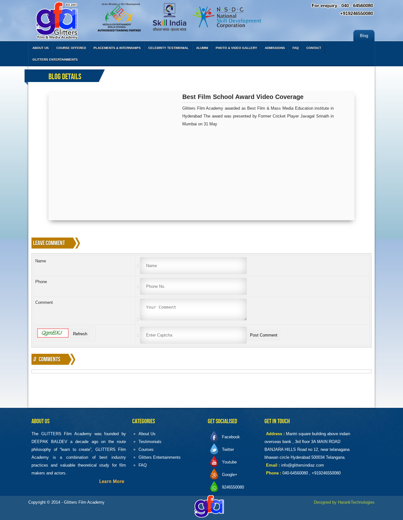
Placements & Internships (117, 48)
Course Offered (71, 48)
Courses (146, 449)
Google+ (229, 474)
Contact (313, 48)
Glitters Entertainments (55, 59)
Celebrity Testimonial (168, 48)
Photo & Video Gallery (236, 48)
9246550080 (233, 487)
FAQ (295, 48)
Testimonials (150, 441)
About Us (40, 48)
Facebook (231, 437)
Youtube (229, 462)
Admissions (275, 48)
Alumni (202, 48)
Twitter (228, 449)
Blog (364, 35)
